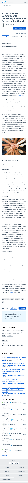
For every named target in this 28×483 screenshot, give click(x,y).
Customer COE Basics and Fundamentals (10, 338)
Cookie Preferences (7, 479)
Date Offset (4, 340)
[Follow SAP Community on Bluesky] (12, 463)
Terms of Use (21, 467)
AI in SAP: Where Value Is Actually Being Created (14, 357)
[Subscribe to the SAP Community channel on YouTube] (15, 463)
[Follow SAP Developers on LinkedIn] (17, 463)
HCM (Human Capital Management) (9, 46)
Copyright (7, 471)
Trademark (7, 475)
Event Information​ (16, 345)
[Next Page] (15, 350)
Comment (7, 320)
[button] (3, 37)
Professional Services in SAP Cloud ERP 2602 (13, 363)
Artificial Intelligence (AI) (17, 330)
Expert (3, 348)
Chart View (9, 335)
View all (4, 455)
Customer (17, 299)
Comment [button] (22, 308)
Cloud (12, 299)
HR (3, 302)
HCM (22, 299)
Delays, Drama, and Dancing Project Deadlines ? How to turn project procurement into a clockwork (14, 371)
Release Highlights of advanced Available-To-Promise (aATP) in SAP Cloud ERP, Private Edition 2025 (13, 390)
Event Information (5, 345)
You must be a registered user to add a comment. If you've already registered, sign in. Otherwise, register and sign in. (13, 315)
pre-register (11, 292)
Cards (3, 335)
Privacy (7, 467)
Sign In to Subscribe (19, 28)
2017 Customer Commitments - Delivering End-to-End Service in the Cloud (14, 17)
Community (10, 2)
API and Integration (6, 330)
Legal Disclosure (21, 471)
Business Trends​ (16, 333)
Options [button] (13, 31)
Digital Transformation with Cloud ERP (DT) (10, 343)
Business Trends (5, 299)
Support (21, 475)
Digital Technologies (6, 43)
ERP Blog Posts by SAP (7, 5)
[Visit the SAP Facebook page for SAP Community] (10, 463)
